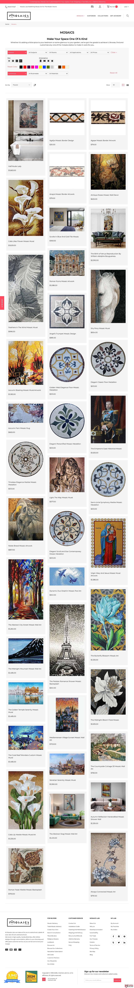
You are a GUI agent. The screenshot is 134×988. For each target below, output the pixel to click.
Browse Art (51, 945)
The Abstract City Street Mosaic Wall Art (24, 625)
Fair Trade (93, 936)
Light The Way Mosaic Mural (61, 498)
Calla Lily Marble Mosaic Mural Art (22, 835)
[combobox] (21, 85)
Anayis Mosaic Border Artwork (62, 194)
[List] (127, 85)
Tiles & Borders (52, 936)
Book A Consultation (54, 932)
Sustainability (94, 932)
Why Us (92, 926)
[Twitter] (118, 942)
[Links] (100, 7)
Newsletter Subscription (55, 951)
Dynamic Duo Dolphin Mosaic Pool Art (65, 591)
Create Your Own (52, 929)
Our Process (93, 939)
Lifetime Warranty (74, 939)
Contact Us (72, 923)
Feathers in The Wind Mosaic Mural (23, 327)
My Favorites (115, 926)
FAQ (70, 945)
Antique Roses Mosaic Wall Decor (105, 195)
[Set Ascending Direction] (34, 84)
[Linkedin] (124, 942)
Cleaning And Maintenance (77, 929)
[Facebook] (113, 936)
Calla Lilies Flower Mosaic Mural (21, 241)
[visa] (6, 950)
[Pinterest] (124, 936)
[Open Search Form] (126, 16)
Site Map (92, 951)
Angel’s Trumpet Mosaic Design (63, 334)
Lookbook (50, 942)
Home (7, 24)
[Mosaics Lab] (18, 16)
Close (113, 52)
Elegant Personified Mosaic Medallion (65, 444)
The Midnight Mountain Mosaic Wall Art (24, 669)
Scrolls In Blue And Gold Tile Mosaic (64, 237)
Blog (91, 954)
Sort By (7, 85)
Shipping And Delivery (75, 932)
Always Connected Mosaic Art (103, 892)
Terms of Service (95, 945)
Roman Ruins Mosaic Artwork (62, 281)
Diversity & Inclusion (96, 929)
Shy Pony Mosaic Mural (100, 328)
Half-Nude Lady (14, 166)
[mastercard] (11, 950)
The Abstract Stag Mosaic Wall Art (63, 834)
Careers (92, 942)
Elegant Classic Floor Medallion (104, 382)
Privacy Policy (94, 948)
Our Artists (50, 964)
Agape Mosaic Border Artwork (103, 141)
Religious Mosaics (53, 939)
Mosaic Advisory (52, 923)
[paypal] (19, 950)
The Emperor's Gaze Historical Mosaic (106, 449)
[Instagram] (118, 936)
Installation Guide (74, 926)
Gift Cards (50, 954)
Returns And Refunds (75, 936)
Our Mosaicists (52, 961)
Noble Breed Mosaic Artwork (20, 546)
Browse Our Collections (54, 948)
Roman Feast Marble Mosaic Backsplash (25, 890)
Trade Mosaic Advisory (54, 926)
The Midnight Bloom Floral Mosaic (105, 720)
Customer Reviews (53, 958)
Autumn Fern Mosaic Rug (19, 428)
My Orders (114, 929)
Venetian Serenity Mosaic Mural (63, 780)
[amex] (15, 950)
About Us (93, 923)
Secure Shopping (74, 942)
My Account (114, 923)
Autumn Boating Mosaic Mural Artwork (24, 390)
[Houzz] (113, 942)
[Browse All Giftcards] (92, 6)
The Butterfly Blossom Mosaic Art (105, 656)
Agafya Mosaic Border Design (62, 141)
